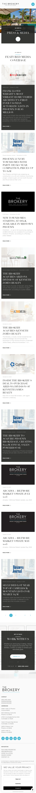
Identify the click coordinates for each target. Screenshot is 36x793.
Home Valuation (7, 753)
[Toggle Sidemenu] (33, 4)
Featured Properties (8, 749)
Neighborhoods (6, 751)
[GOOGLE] (15, 738)
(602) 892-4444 (23, 666)
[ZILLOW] (19, 738)
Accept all (18, 788)
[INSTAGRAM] (7, 738)
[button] (18, 656)
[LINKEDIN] (11, 738)
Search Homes (6, 755)
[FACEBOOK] (3, 738)
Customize (18, 783)
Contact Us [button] (5, 757)
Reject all (18, 779)
